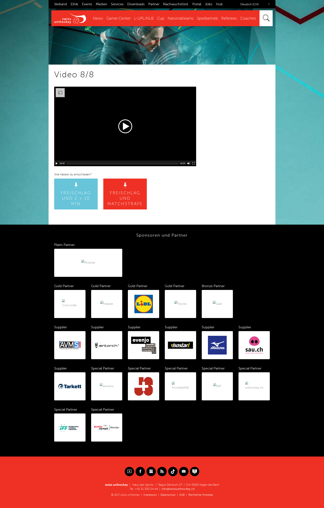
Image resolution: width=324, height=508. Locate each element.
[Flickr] (183, 471)
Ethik (74, 4)
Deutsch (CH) (249, 4)
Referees (229, 18)
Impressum (150, 494)
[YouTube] (129, 471)
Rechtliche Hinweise (200, 494)
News (98, 18)
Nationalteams (181, 18)
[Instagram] (151, 471)
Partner (153, 4)
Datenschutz (168, 494)
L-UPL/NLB (144, 18)
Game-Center (118, 18)
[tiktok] (173, 471)
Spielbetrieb (207, 18)
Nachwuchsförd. (176, 4)
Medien (101, 4)
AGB (182, 494)
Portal (196, 4)
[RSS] (162, 471)
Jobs (208, 4)
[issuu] (194, 471)
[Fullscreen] (193, 163)
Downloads (136, 4)
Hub (219, 4)
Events (87, 4)
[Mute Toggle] (188, 163)
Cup (160, 18)
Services (117, 4)
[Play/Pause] (56, 163)
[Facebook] (140, 471)
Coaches (248, 18)
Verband (60, 4)
